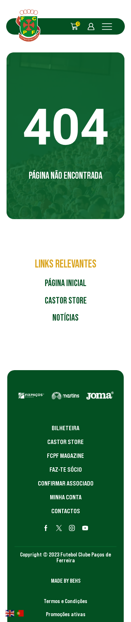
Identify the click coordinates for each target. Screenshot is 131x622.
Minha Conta (66, 497)
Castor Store (65, 441)
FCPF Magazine (65, 455)
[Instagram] (72, 528)
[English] (10, 612)
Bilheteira (65, 428)
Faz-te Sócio (65, 469)
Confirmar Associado (66, 483)
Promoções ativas (66, 614)
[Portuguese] (19, 612)
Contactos (65, 511)
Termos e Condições (65, 601)
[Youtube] (85, 528)
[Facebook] (46, 528)
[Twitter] (59, 528)
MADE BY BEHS (65, 580)
